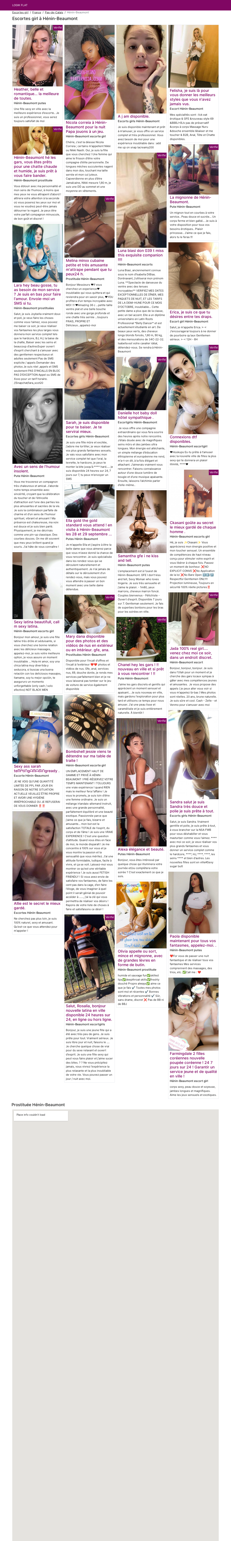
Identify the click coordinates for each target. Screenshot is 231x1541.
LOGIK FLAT (20, 5)
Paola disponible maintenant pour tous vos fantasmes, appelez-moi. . (193, 941)
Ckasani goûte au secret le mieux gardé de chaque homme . (193, 527)
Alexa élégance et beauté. (141, 849)
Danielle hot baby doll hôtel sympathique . (137, 415)
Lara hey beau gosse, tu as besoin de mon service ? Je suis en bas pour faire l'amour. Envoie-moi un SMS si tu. (37, 294)
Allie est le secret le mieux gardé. (37, 905)
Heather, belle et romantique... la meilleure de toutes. (36, 94)
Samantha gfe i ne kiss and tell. (138, 558)
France (36, 12)
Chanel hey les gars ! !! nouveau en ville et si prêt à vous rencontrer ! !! (141, 669)
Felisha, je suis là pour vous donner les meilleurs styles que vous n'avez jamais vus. (192, 97)
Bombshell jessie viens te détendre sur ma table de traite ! (88, 756)
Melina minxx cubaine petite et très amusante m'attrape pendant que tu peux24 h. (89, 267)
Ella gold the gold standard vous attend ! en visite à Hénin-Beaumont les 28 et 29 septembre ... (89, 527)
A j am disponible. (134, 116)
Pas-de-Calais (54, 12)
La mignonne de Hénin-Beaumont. (190, 199)
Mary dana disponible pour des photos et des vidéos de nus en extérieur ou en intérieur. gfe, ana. (89, 643)
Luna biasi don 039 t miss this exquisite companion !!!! (141, 255)
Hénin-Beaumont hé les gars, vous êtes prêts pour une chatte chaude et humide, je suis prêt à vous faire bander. (35, 166)
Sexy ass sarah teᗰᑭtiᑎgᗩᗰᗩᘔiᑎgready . (37, 768)
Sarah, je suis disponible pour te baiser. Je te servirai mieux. (87, 427)
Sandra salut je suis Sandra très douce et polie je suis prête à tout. (192, 806)
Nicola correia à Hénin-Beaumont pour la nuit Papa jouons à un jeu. (86, 127)
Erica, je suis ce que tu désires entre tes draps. (191, 314)
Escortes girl (20, 12)
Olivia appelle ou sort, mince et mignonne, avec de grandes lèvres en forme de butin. (140, 958)
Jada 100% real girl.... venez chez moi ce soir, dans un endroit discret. (191, 653)
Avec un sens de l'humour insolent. (37, 468)
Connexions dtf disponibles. (183, 439)
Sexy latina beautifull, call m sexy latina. (36, 624)
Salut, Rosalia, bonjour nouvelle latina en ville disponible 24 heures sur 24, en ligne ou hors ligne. (89, 1013)
